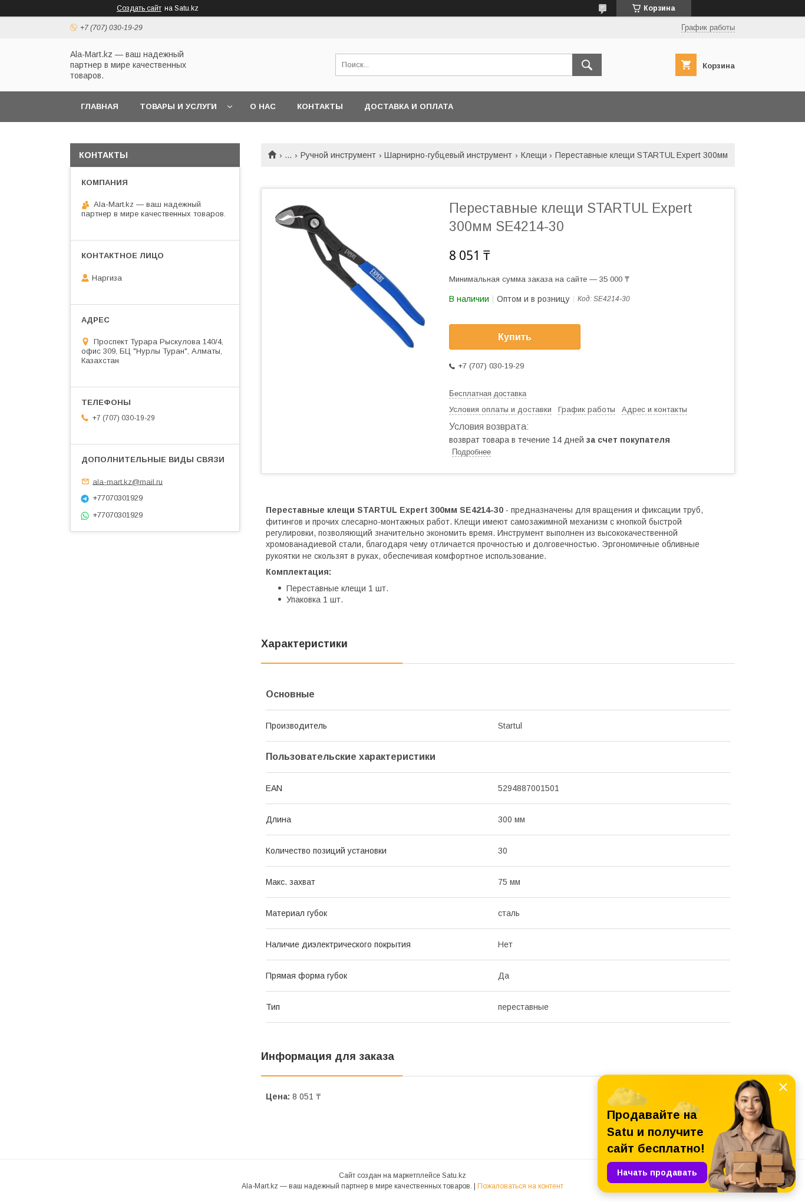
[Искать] (587, 65)
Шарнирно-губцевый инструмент (448, 155)
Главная (99, 106)
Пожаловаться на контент (520, 1186)
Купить (515, 337)
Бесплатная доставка (487, 393)
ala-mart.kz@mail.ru (128, 481)
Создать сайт (139, 8)
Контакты (320, 106)
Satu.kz (454, 1175)
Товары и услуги (178, 106)
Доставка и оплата (408, 106)
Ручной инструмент (338, 155)
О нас (263, 106)
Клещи (534, 155)
